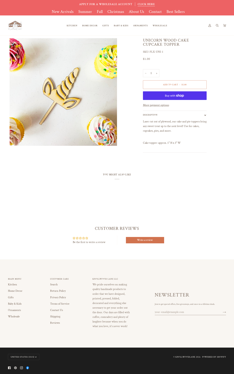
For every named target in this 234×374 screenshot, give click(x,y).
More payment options (156, 105)
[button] (72, 25)
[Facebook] (9, 367)
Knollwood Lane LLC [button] (105, 279)
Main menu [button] (14, 279)
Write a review (145, 240)
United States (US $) (22, 357)
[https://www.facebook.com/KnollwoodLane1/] (27, 367)
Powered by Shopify (214, 357)
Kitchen (12, 284)
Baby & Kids (14, 304)
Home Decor (15, 291)
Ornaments (14, 310)
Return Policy (58, 291)
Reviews (55, 323)
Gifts (11, 297)
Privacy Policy (58, 297)
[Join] (222, 311)
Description (150, 115)
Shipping (55, 316)
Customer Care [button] (59, 279)
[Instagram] (21, 367)
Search (54, 284)
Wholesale (14, 316)
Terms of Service (59, 304)
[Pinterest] (15, 367)
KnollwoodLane (185, 357)
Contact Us (56, 310)
